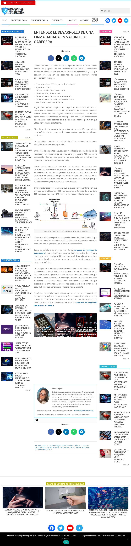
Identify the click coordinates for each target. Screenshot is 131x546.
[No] (128, 539)
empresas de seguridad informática (48, 447)
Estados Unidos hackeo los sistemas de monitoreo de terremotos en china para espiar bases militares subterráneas (22, 195)
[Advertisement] (65, 361)
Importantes (56, 445)
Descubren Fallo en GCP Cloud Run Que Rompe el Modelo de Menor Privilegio (23, 363)
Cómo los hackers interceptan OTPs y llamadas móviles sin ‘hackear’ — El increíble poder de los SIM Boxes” (121, 178)
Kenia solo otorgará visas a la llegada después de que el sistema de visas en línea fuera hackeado (23, 173)
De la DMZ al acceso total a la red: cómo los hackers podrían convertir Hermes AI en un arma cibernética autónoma (23, 46)
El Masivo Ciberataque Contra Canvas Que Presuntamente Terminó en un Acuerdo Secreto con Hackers (121, 273)
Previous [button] (32, 325)
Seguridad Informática (71, 445)
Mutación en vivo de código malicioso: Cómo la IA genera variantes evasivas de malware (23, 119)
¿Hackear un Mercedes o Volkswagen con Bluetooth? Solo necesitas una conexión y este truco (23, 313)
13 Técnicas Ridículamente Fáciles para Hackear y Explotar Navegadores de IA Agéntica (121, 200)
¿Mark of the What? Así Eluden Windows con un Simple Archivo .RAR (23, 348)
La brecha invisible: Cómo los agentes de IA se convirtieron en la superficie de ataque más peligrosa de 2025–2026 (121, 131)
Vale (66, 542)
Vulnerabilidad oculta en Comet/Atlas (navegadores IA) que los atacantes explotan (23, 293)
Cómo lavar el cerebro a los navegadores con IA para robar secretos (23, 84)
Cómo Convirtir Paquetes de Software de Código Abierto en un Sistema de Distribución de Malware (23, 273)
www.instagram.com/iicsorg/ (84, 410)
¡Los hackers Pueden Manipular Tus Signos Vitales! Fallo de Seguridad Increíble (22, 380)
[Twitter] (36, 420)
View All (28, 129)
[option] (44, 325)
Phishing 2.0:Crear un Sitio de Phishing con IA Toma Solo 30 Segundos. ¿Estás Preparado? (122, 220)
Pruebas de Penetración (72, 447)
